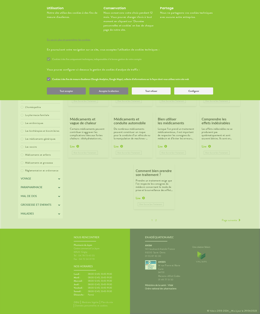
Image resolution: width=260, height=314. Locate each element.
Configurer (193, 91)
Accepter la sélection (109, 91)
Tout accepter (66, 91)
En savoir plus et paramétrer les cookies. (69, 40)
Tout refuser (151, 91)
